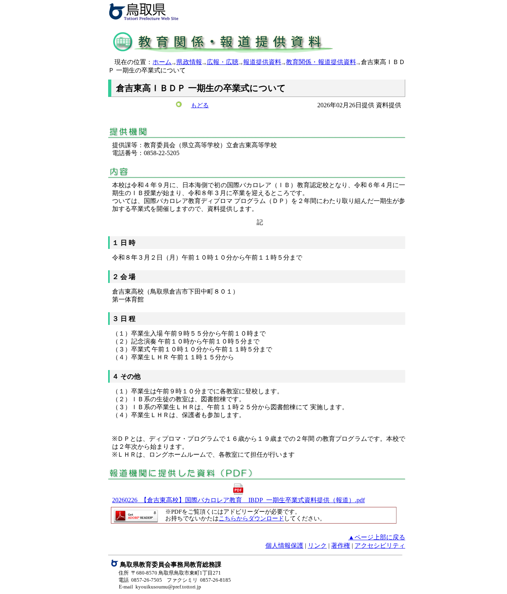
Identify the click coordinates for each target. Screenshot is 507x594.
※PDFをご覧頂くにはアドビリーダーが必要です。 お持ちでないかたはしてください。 (242, 515)
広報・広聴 (222, 62)
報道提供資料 (262, 62)
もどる (200, 105)
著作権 (340, 545)
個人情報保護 (284, 545)
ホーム (162, 62)
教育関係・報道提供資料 (321, 62)
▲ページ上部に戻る (376, 537)
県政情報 (189, 62)
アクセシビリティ (380, 545)
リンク (317, 545)
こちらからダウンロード (251, 518)
